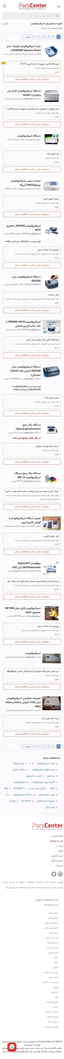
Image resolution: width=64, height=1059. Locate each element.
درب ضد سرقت (52, 938)
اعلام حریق (53, 977)
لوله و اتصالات (52, 1017)
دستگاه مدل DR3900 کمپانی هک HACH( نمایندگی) (25, 371)
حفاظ (56, 962)
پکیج (56, 987)
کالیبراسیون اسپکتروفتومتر (43, 782)
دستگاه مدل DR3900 (26, 279)
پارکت (55, 957)
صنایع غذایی (52, 918)
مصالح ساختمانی (51, 923)
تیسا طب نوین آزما (50, 718)
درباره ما (59, 846)
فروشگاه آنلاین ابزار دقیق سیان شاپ (42, 340)
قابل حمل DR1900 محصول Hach (23, 610)
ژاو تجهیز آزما (53, 154)
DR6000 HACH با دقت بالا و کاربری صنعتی (23, 324)
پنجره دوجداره (52, 947)
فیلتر (4, 24)
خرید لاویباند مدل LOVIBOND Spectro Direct (24, 48)
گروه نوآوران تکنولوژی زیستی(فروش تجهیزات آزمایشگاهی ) (32, 109)
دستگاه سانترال (20, 770)
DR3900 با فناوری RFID (23, 228)
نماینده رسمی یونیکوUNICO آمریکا (26, 183)
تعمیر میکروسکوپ (46, 795)
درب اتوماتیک (52, 942)
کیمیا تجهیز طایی (51, 199)
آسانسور (54, 992)
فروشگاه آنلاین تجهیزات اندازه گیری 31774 (39, 64)
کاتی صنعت (53, 295)
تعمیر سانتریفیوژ (33, 776)
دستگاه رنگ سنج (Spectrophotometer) (28, 427)
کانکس (55, 967)
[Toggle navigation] (4, 6)
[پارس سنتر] (32, 6)
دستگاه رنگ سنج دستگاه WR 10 (27, 475)
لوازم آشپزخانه (52, 1002)
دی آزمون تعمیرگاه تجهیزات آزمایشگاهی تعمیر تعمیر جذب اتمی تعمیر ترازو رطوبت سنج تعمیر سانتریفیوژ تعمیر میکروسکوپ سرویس (32, 671)
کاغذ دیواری (53, 952)
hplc (6, 788)
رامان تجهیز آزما (52, 398)
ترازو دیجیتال (18, 763)
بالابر (56, 997)
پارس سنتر (32, 884)
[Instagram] (60, 874)
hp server (26, 801)
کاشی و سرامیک (51, 1027)
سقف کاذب (53, 933)
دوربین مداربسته (51, 972)
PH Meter (18, 788)
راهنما (60, 851)
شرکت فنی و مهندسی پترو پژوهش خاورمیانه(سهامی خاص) (32, 491)
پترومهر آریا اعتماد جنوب (48, 250)
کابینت (55, 1007)
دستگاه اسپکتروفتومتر (23, 795)
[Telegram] (53, 874)
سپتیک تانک (53, 1022)
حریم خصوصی (57, 856)
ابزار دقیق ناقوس (51, 536)
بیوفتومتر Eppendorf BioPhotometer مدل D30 (26, 565)
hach (52, 788)
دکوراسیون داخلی (51, 928)
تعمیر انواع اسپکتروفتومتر (43, 770)
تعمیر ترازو (50, 807)
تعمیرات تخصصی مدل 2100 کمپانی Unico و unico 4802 (23, 702)
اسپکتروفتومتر (19, 782)
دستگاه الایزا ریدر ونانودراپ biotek (24, 93)
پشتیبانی (59, 865)
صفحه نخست (57, 836)
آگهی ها (56, 841)
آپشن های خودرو (36, 788)
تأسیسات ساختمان (50, 982)
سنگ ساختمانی (51, 1012)
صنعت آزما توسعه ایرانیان (47, 446)
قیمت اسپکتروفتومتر (46, 763)
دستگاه (29, 136)
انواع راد (12, 801)
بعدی (26, 37)
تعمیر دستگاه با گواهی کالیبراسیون (25, 520)
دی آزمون (51, 776)
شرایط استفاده (57, 861)
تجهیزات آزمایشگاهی (45, 801)
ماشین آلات (53, 913)
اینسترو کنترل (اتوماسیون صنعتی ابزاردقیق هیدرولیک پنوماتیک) (32, 581)
